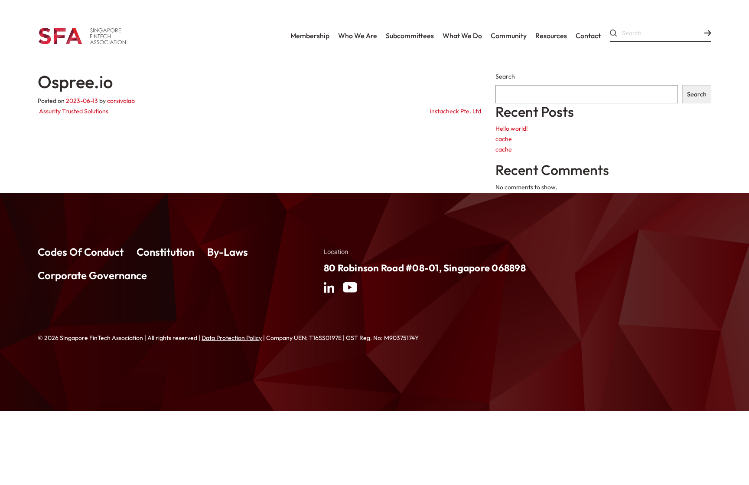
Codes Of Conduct (81, 252)
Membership (309, 35)
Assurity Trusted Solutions (73, 111)
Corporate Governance (92, 275)
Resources (551, 35)
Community (509, 35)
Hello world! (511, 128)
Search (505, 76)
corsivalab (121, 101)
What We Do (462, 35)
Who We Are (357, 35)
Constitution (165, 252)
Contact (588, 35)
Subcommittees (410, 35)
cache (503, 139)
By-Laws (227, 252)
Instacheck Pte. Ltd (456, 111)
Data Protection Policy (232, 338)
